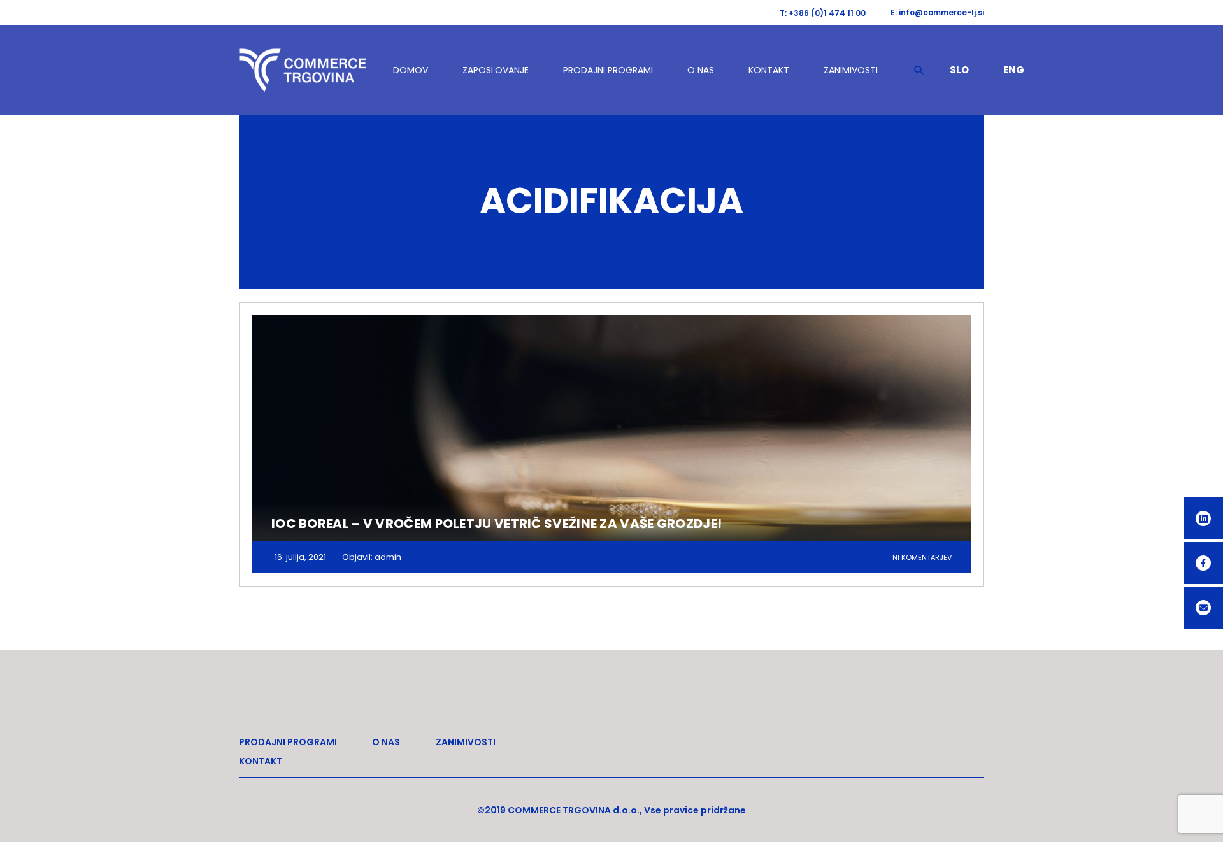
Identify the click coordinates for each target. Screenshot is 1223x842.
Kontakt (768, 70)
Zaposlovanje (495, 70)
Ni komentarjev (922, 557)
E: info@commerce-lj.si (937, 12)
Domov (410, 70)
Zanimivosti (851, 70)
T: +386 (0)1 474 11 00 (823, 13)
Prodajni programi (608, 70)
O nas (700, 70)
